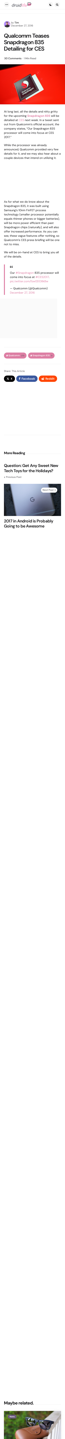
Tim (17, 22)
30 (12, 58)
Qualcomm (16, 355)
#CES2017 (42, 277)
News (12, 1416)
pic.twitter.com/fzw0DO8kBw (29, 281)
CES (21, 120)
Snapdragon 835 (42, 355)
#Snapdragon (25, 273)
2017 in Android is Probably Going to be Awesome (28, 523)
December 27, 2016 (22, 293)
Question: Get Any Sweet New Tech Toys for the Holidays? (31, 468)
